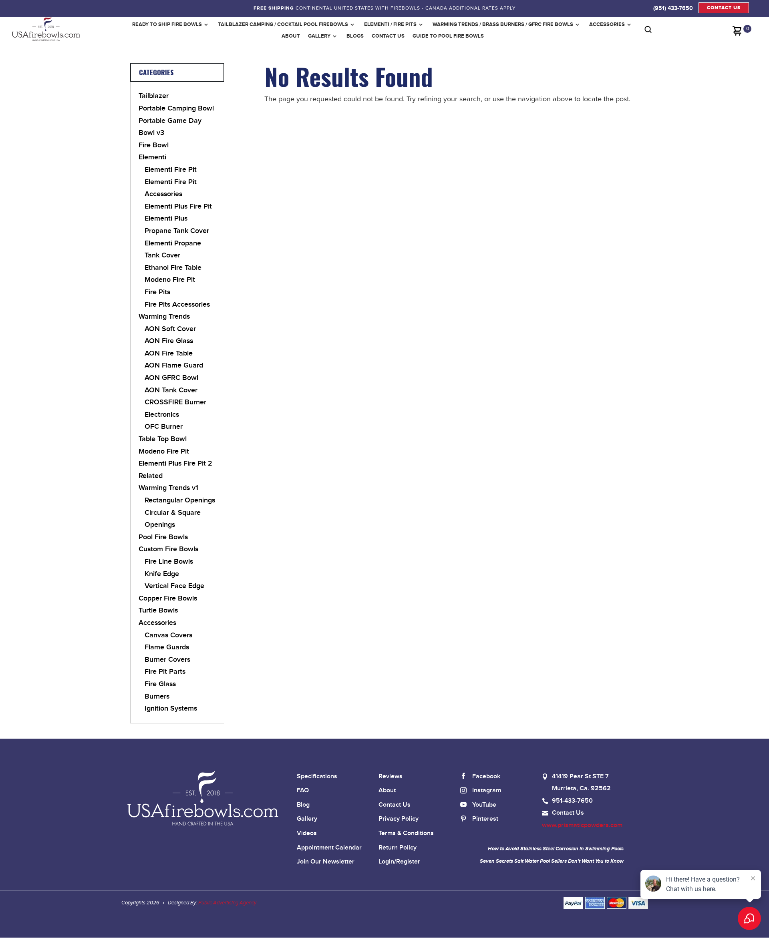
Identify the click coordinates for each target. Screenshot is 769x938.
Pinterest (485, 819)
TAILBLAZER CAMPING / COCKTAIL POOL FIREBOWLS (283, 24)
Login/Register (399, 862)
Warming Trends (164, 316)
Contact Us (388, 36)
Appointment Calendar (329, 848)
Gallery (319, 36)
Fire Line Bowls (169, 561)
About (291, 36)
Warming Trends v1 (168, 488)
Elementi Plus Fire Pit (178, 206)
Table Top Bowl (163, 439)
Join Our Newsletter (325, 862)
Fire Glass (160, 684)
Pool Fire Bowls (163, 537)
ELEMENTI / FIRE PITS (390, 24)
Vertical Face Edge (174, 586)
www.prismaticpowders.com (582, 825)
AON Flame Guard (174, 365)
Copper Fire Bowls (168, 598)
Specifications (317, 776)
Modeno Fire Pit (170, 279)
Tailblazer (154, 96)
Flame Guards (167, 647)
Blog (303, 805)
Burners (157, 696)
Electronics (162, 414)
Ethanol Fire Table (173, 267)
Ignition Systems (171, 708)
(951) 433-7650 (673, 8)
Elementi (152, 157)
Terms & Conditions (406, 833)
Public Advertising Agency (227, 903)
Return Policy (397, 848)
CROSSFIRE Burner (175, 402)
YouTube (484, 805)
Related (151, 476)
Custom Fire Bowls (168, 549)
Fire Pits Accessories (177, 304)
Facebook (486, 776)
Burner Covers (167, 659)
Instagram (486, 790)
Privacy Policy (398, 819)
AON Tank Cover (171, 390)
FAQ (303, 790)
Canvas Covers (168, 635)
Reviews (390, 776)
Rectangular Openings (180, 500)
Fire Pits (157, 292)
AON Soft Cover (170, 329)
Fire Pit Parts (165, 671)
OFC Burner (164, 426)
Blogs (355, 36)
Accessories (607, 24)
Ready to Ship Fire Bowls (167, 24)
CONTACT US (724, 8)
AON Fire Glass (169, 341)
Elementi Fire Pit (171, 169)
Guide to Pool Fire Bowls (448, 36)
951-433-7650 (572, 801)
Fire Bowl (154, 145)
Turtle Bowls (158, 610)
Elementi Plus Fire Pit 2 (175, 463)
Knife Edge (162, 574)
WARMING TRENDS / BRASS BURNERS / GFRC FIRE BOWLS (503, 24)
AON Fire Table (169, 353)
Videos (307, 833)
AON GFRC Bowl (171, 378)
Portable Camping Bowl (176, 108)
